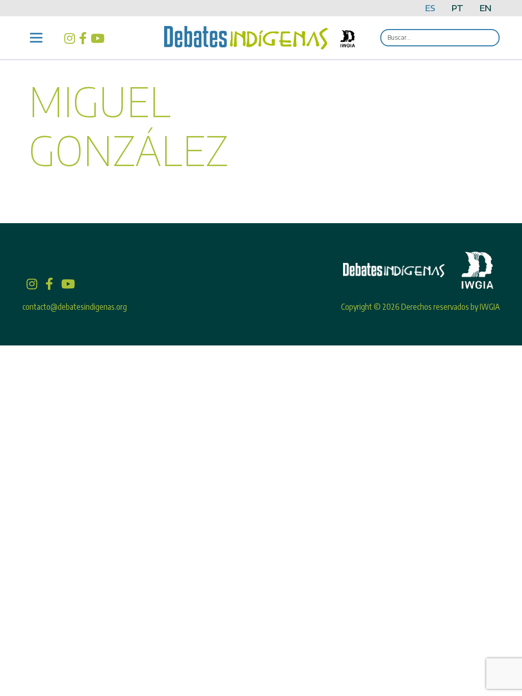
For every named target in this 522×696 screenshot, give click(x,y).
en (485, 8)
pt (457, 8)
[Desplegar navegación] (36, 37)
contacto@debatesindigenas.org (74, 307)
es (430, 8)
